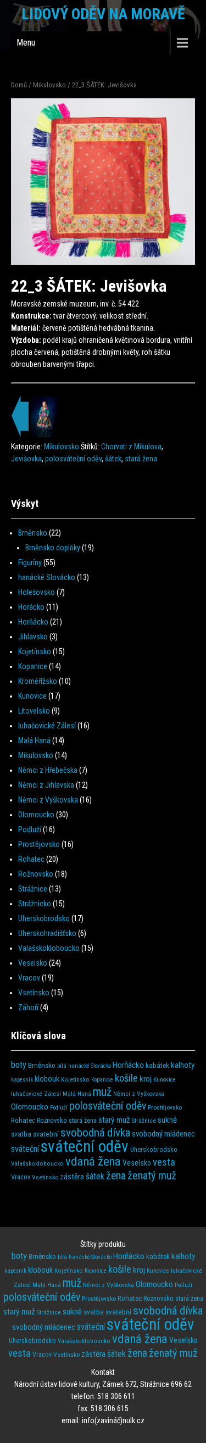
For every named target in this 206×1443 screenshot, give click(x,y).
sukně (167, 1120)
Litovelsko (34, 710)
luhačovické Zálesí (47, 725)
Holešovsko (36, 592)
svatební (46, 1134)
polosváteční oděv (73, 458)
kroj (146, 1079)
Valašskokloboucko (49, 948)
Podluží (29, 829)
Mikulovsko (49, 85)
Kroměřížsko (37, 681)
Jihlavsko (33, 636)
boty (18, 1065)
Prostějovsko (39, 844)
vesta (164, 1162)
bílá (61, 1065)
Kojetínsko (34, 651)
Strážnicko (34, 903)
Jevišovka (26, 458)
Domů (19, 85)
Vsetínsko (33, 992)
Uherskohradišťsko (47, 933)
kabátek (157, 1065)
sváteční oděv (85, 1146)
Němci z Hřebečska (47, 770)
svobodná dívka (95, 1132)
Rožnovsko (35, 874)
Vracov (29, 977)
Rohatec (31, 859)
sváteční (25, 1149)
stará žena (141, 458)
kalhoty (182, 1065)
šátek (113, 458)
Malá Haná (34, 740)
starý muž (114, 1120)
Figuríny (30, 562)
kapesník (22, 1079)
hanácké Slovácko (46, 577)
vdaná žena (93, 1161)
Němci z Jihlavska (46, 785)
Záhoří (28, 1007)
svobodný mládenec (163, 1134)
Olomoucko (36, 814)
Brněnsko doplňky (52, 547)
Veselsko (32, 963)
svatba (21, 1134)
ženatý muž (151, 1175)
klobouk (47, 1079)
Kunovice (32, 696)
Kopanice (32, 666)
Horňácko (33, 621)
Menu (25, 42)
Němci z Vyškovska (48, 799)
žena (116, 1175)
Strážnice (32, 888)
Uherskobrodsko (44, 918)
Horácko (31, 607)
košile (126, 1078)
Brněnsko (32, 532)
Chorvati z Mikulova (131, 446)
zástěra (72, 1177)
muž (102, 1092)
